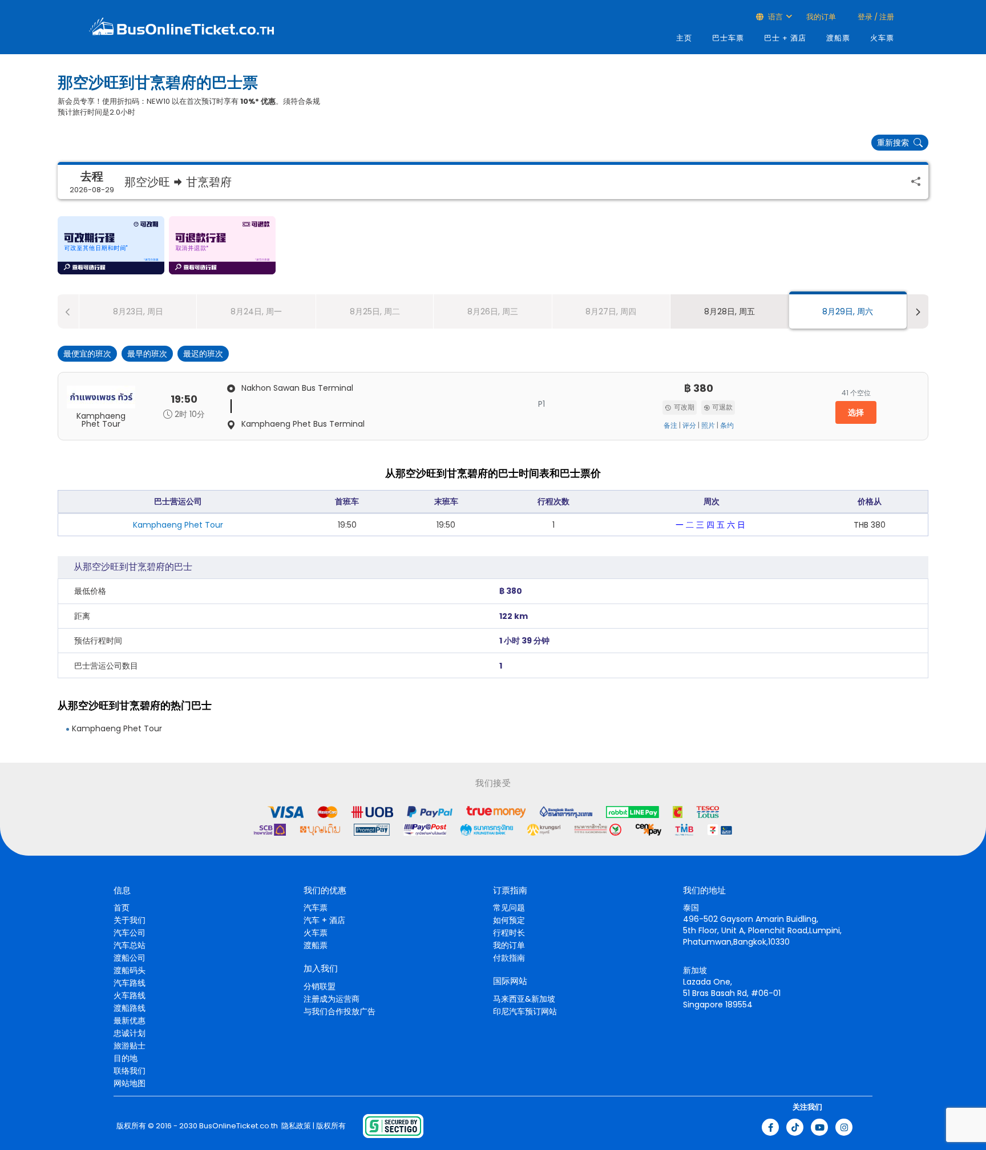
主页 (684, 38)
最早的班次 (147, 353)
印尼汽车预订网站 (525, 1011)
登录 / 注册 (875, 16)
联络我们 (130, 1070)
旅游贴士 (130, 1045)
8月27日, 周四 (610, 311)
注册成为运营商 (331, 999)
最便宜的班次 (87, 353)
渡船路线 (130, 1008)
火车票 (882, 38)
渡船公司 (130, 957)
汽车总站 (130, 945)
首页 (122, 907)
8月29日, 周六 (847, 311)
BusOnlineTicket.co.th (238, 1126)
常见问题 (509, 907)
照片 (708, 425)
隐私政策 (295, 1126)
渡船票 (838, 38)
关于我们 (130, 920)
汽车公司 (130, 932)
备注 (670, 425)
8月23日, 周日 (138, 311)
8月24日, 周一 (256, 311)
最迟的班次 (203, 353)
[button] (111, 245)
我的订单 (821, 16)
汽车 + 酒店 (324, 920)
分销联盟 (320, 986)
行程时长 (509, 932)
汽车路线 (130, 983)
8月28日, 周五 (729, 311)
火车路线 (130, 995)
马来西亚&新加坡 (524, 999)
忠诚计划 (130, 1033)
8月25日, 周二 (375, 311)
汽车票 (316, 907)
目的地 (126, 1058)
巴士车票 (728, 38)
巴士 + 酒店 (785, 38)
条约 (727, 425)
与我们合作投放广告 (339, 1011)
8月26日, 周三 (492, 311)
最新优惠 (130, 1020)
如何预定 (509, 920)
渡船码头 (130, 970)
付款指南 (509, 957)
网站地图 (130, 1083)
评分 (689, 425)
